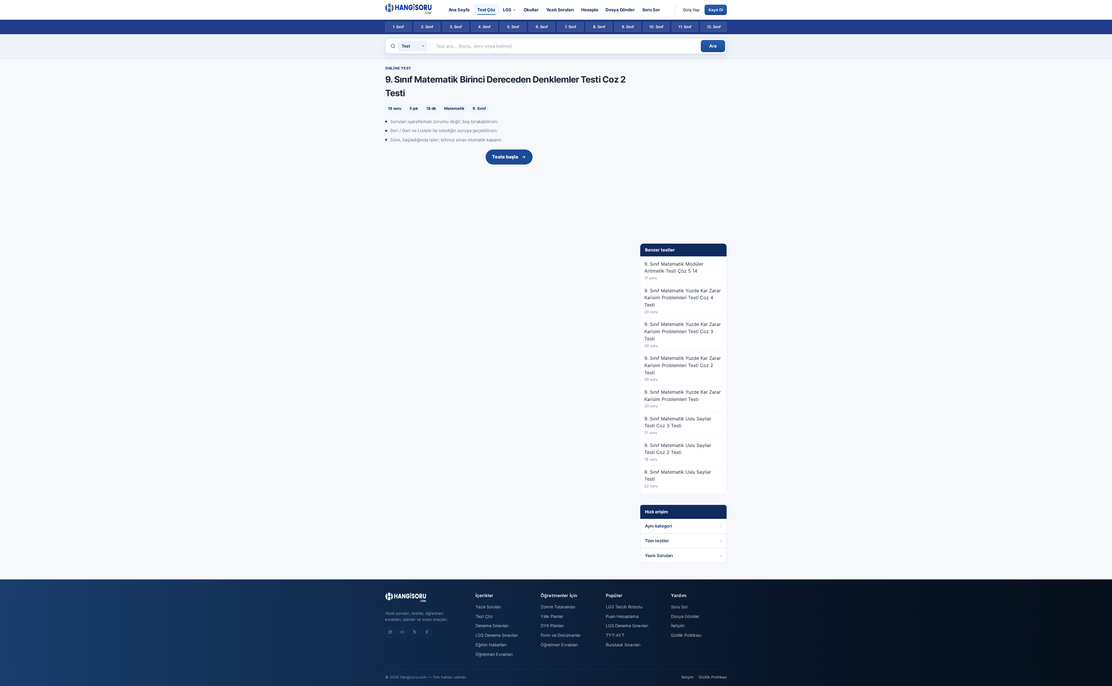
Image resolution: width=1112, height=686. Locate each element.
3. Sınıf (456, 27)
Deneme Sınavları (492, 625)
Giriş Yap (691, 10)
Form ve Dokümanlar (561, 635)
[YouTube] (402, 632)
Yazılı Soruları (560, 9)
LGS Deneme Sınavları (496, 635)
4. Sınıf (484, 27)
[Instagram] (390, 632)
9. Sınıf (628, 27)
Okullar (531, 9)
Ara (713, 46)
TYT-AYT (615, 635)
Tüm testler (657, 540)
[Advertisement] (509, 210)
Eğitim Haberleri (490, 644)
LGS (507, 9)
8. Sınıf (599, 27)
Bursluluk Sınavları (623, 644)
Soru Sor (651, 9)
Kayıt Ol (716, 10)
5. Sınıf (513, 27)
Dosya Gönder (620, 9)
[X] (414, 632)
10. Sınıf (656, 27)
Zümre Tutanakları (558, 606)
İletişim (678, 625)
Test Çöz (486, 9)
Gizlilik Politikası (686, 635)
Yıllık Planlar (552, 616)
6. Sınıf (542, 27)
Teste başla (505, 157)
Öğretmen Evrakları (494, 654)
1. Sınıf (398, 27)
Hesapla (589, 9)
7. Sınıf (570, 27)
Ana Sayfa (459, 9)
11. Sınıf (685, 27)
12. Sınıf (714, 27)
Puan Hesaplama (622, 616)
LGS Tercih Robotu (624, 606)
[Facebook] (426, 632)
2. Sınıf (427, 27)
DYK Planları (552, 625)
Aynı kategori (658, 526)
